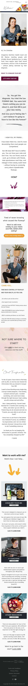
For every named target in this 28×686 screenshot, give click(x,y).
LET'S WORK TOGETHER (9, 78)
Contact (14, 676)
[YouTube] (15, 679)
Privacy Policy (14, 671)
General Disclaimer (14, 673)
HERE (10, 347)
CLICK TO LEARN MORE (14, 531)
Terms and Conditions (14, 668)
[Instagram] (13, 679)
